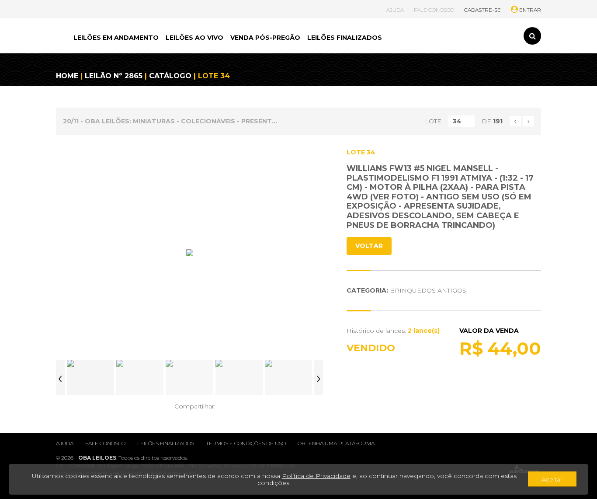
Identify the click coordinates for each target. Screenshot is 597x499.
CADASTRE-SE (482, 10)
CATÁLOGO (170, 76)
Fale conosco (105, 443)
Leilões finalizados (165, 443)
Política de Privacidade (316, 476)
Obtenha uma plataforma (336, 443)
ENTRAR (529, 10)
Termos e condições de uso (246, 443)
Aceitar (551, 479)
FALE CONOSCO (434, 10)
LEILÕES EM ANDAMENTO (116, 38)
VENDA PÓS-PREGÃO (265, 38)
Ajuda (64, 443)
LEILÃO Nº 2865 (113, 76)
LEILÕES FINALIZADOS (344, 38)
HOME (67, 76)
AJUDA (395, 10)
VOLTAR (369, 246)
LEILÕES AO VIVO (194, 38)
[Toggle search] (532, 36)
